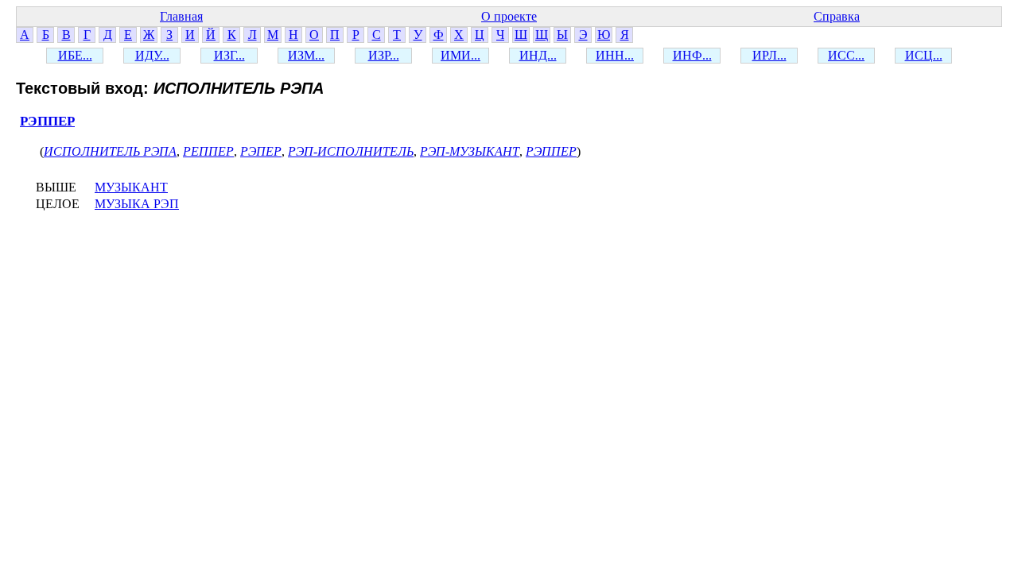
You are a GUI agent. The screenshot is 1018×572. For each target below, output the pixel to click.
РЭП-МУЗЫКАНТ (469, 151)
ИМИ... (460, 55)
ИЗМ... (306, 55)
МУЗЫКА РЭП (137, 204)
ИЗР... (383, 55)
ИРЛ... (769, 55)
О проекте (509, 16)
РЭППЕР (47, 121)
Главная (181, 16)
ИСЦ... (923, 55)
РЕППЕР (208, 151)
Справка (837, 16)
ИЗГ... (229, 55)
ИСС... (846, 55)
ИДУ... (152, 55)
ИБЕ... (75, 55)
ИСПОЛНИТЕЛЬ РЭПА (110, 151)
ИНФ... (692, 55)
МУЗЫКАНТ (131, 187)
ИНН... (615, 55)
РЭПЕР (261, 151)
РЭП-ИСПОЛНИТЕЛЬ (351, 151)
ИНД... (538, 55)
